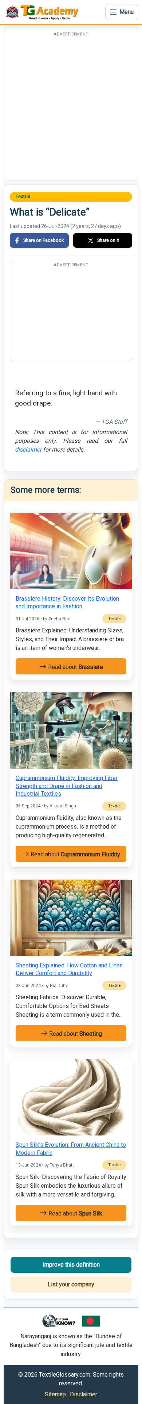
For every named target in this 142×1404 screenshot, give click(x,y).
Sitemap (55, 1394)
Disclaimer (83, 1394)
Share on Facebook (43, 240)
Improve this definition (71, 1264)
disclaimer (28, 449)
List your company (71, 1284)
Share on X (108, 240)
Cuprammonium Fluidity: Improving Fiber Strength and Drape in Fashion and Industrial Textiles (67, 786)
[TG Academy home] (44, 12)
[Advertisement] (71, 109)
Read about (75, 666)
